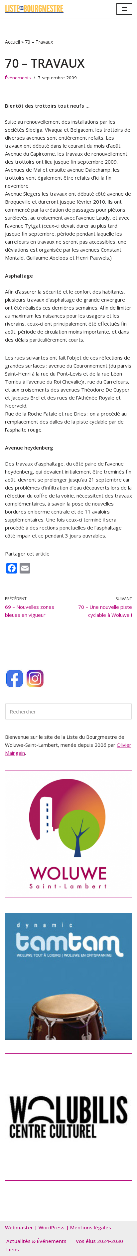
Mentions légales (90, 1227)
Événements (18, 78)
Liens (12, 1249)
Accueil (12, 42)
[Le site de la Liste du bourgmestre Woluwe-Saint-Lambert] (34, 9)
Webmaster (19, 1227)
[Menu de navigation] (124, 9)
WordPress (52, 1227)
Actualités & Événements (36, 1241)
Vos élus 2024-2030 (99, 1241)
